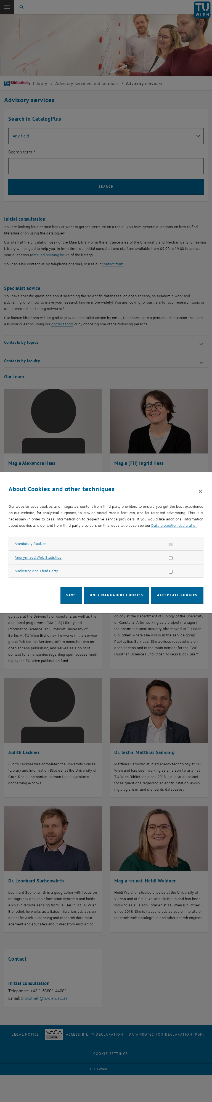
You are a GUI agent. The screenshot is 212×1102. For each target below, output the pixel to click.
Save (71, 595)
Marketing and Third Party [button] (36, 571)
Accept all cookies (177, 595)
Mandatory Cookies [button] (31, 544)
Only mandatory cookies (116, 595)
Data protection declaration (174, 525)
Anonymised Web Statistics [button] (38, 557)
